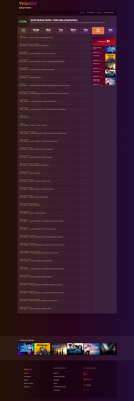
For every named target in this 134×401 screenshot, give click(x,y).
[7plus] (85, 375)
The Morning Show (59, 376)
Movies (99, 12)
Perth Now (57, 390)
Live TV (82, 12)
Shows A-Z (27, 386)
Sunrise (56, 373)
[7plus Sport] (86, 390)
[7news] (87, 380)
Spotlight (56, 380)
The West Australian (60, 386)
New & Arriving (108, 12)
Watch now (96, 52)
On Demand (90, 12)
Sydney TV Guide (25, 8)
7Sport (55, 383)
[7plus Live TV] (87, 385)
